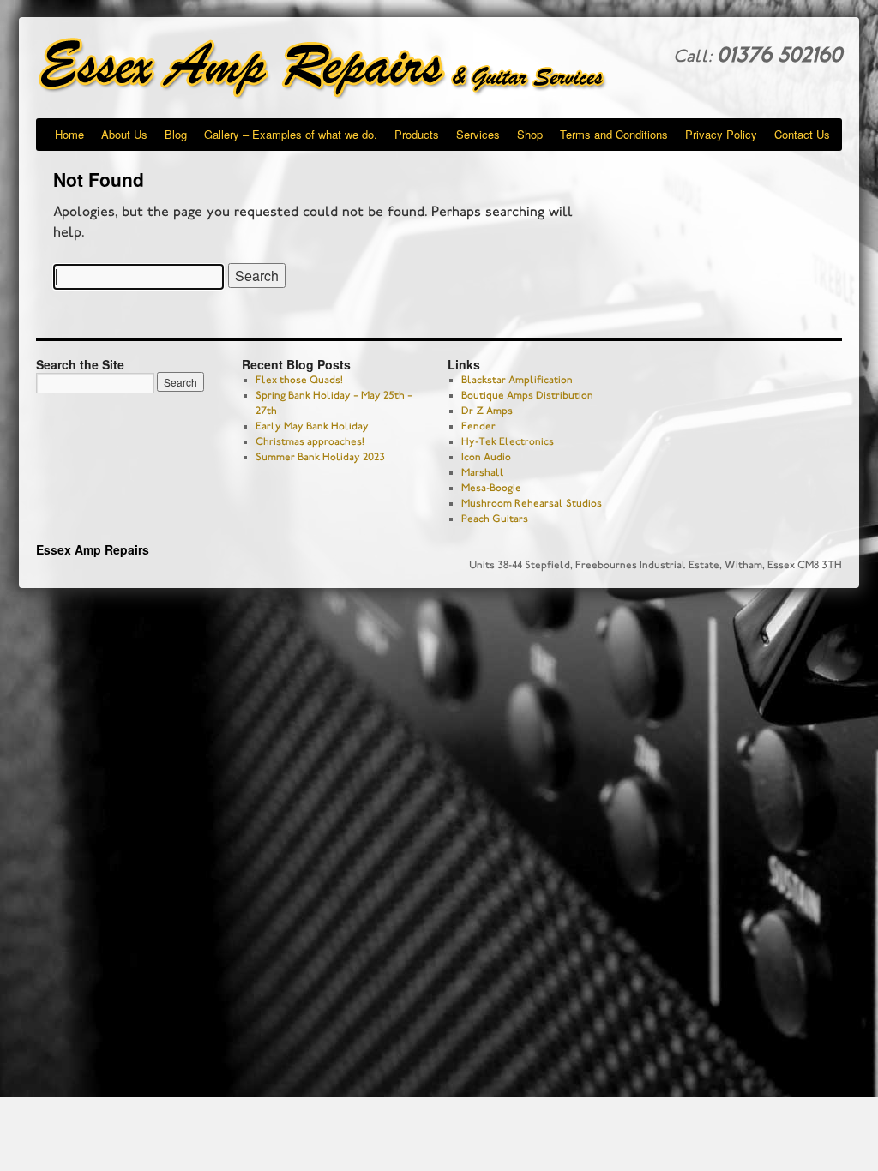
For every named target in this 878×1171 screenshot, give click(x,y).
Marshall (482, 472)
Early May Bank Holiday (312, 426)
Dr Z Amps (487, 411)
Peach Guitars (494, 519)
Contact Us (802, 134)
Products (416, 134)
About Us (124, 134)
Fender (478, 426)
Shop (530, 134)
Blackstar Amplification (517, 380)
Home (69, 134)
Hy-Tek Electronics (507, 441)
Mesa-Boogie (491, 488)
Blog (176, 134)
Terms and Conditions (614, 134)
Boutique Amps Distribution (527, 395)
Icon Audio (486, 457)
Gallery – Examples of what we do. (290, 134)
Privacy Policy (721, 134)
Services (478, 134)
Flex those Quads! (299, 380)
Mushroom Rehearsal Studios (531, 503)
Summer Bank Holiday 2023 (320, 457)
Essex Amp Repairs (336, 68)
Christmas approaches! (310, 441)
